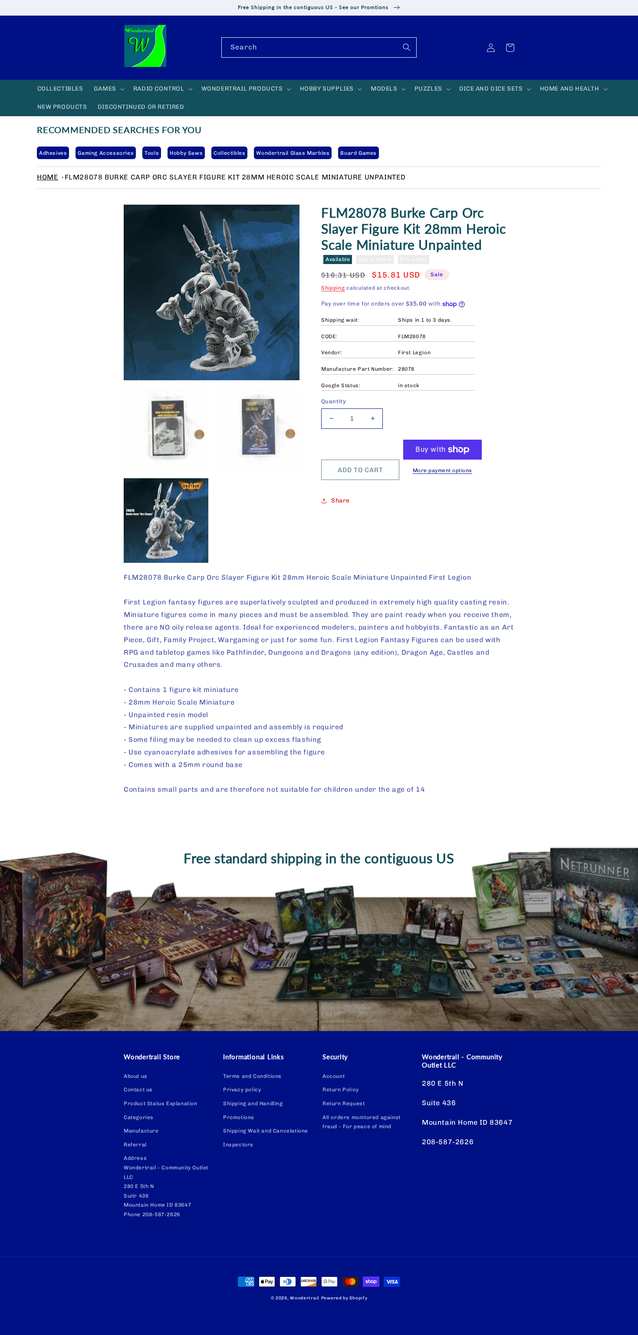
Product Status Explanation (160, 1103)
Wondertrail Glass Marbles (292, 153)
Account (333, 1076)
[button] (108, 89)
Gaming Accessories (106, 153)
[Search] (406, 47)
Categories (139, 1117)
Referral (135, 1145)
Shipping (333, 288)
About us (136, 1076)
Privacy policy (242, 1090)
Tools (152, 153)
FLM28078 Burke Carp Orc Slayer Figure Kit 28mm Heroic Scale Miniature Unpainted (235, 177)
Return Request (343, 1103)
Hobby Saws (186, 153)
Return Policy (340, 1090)
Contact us (138, 1090)
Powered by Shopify (344, 1298)
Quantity (333, 401)
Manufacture (141, 1131)
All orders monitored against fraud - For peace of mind (361, 1122)
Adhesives (53, 153)
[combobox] (319, 47)
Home (47, 177)
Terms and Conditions (252, 1076)
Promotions (238, 1117)
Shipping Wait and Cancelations (265, 1131)
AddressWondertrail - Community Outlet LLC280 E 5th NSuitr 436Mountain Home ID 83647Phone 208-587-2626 (166, 1186)
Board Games (358, 153)
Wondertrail (304, 1298)
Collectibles (229, 153)
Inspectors (238, 1145)
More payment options (442, 470)
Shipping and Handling (253, 1103)
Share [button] (340, 500)
